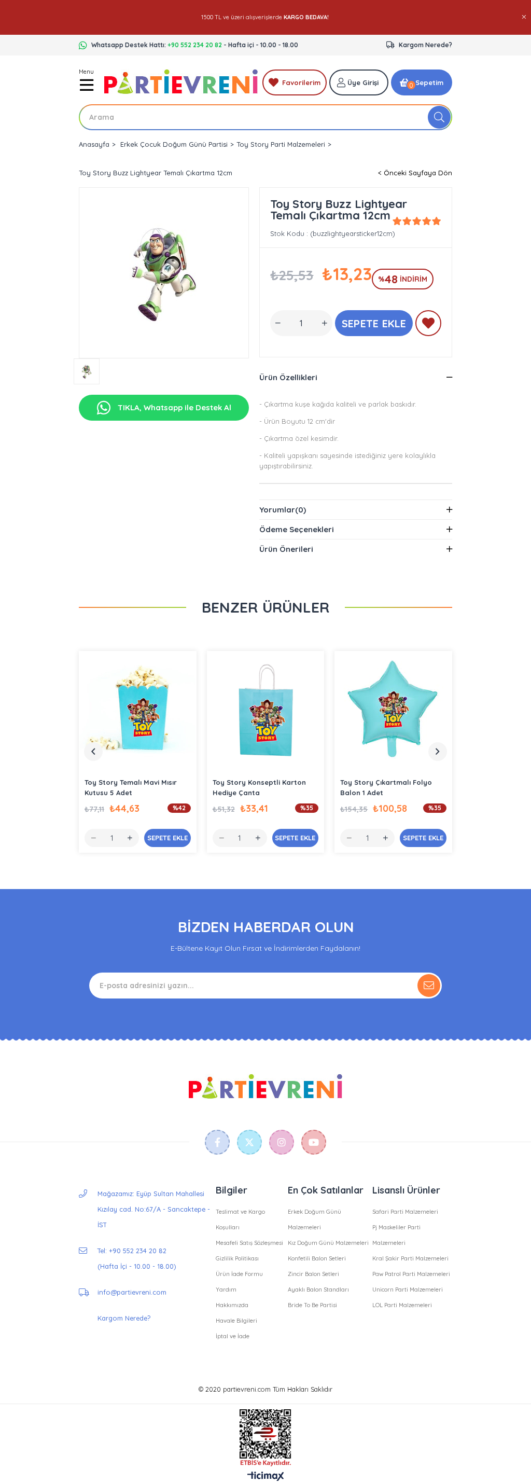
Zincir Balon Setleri (313, 1274)
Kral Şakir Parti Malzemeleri (410, 1258)
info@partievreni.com (131, 1292)
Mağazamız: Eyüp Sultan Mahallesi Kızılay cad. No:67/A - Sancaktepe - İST (153, 1209)
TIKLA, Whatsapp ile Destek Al (173, 407)
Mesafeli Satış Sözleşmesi (249, 1242)
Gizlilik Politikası (237, 1258)
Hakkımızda (232, 1305)
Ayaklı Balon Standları (318, 1289)
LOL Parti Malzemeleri (402, 1305)
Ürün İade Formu (239, 1274)
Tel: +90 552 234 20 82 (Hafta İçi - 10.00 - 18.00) (136, 1258)
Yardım (226, 1289)
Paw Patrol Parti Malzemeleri (411, 1274)
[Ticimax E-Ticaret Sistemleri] (265, 1477)
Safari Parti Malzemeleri (405, 1211)
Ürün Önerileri (286, 549)
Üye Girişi (363, 82)
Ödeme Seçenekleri (296, 529)
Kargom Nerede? (425, 45)
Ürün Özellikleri (288, 377)
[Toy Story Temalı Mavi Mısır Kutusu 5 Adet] (137, 709)
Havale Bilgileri (236, 1320)
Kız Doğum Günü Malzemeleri (328, 1242)
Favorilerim (301, 82)
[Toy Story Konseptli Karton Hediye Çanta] (265, 709)
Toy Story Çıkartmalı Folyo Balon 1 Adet (386, 787)
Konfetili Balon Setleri (317, 1258)
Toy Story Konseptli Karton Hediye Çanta (259, 787)
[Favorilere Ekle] (428, 325)
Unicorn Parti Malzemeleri (407, 1289)
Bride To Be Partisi (312, 1305)
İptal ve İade (232, 1336)
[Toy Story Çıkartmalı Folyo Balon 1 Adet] (393, 709)
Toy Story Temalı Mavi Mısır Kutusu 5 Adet (131, 787)
